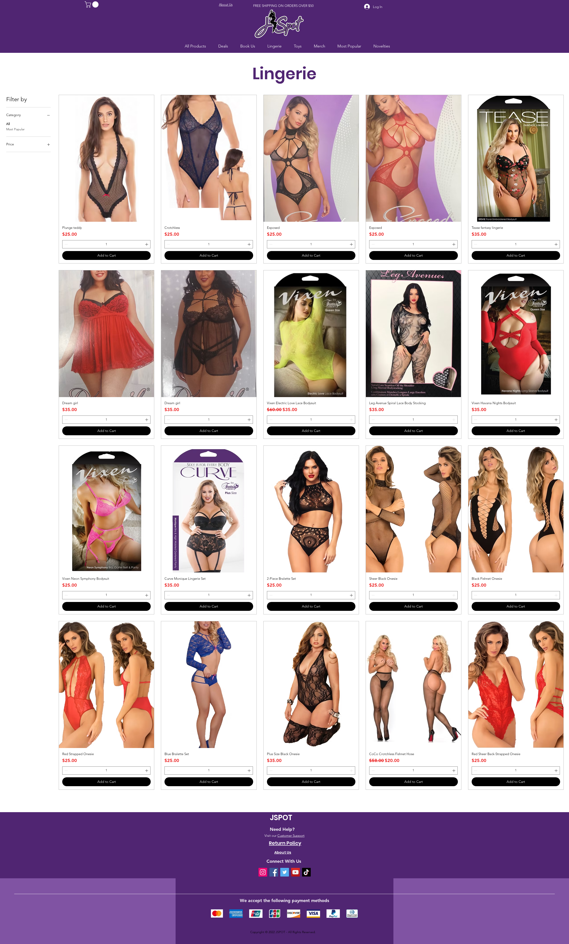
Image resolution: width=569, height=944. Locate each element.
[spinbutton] (106, 244)
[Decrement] (65, 244)
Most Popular (15, 129)
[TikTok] (306, 872)
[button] (92, 4)
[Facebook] (273, 872)
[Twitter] (284, 872)
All (8, 124)
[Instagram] (262, 872)
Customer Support (291, 835)
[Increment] (147, 244)
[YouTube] (295, 872)
